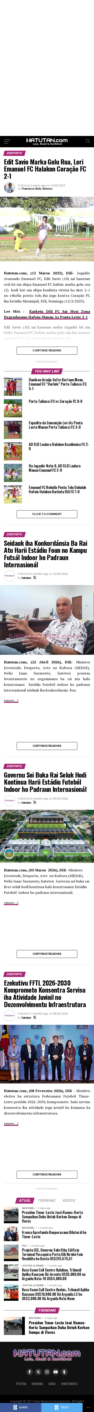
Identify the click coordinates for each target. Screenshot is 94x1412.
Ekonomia (37, 1384)
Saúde (52, 1384)
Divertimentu (69, 1384)
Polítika (21, 1384)
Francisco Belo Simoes (37, 188)
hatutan (26, 578)
